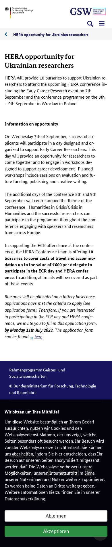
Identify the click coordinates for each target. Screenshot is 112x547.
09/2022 (9, 34)
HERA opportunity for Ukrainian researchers (50, 34)
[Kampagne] (88, 11)
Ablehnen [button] (56, 515)
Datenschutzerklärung (25, 499)
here (38, 336)
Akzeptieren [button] (56, 530)
